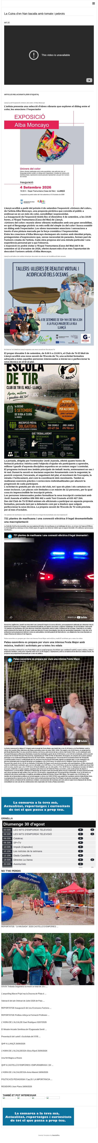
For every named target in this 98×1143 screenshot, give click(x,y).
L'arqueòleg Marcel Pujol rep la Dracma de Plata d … (23, 994)
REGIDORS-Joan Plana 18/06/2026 (16, 1087)
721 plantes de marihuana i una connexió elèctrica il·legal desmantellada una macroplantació (35, 515)
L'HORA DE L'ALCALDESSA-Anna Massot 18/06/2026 (24, 1072)
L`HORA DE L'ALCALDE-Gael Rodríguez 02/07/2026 (24, 1022)
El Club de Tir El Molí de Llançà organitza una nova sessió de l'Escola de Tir (29, 349)
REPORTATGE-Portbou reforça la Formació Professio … (25, 1015)
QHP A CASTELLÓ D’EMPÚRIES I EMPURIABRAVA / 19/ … (27, 1065)
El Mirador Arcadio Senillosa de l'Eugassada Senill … (24, 1029)
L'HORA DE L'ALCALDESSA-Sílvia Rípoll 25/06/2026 (24, 1051)
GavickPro (55, 1135)
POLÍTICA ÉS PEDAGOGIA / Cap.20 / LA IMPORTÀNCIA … (26, 1079)
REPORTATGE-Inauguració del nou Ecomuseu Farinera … (26, 1008)
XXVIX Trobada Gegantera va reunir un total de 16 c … (24, 987)
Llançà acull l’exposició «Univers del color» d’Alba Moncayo (24, 103)
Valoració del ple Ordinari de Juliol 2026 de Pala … (23, 1001)
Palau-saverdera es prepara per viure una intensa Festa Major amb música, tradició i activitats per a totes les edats (43, 638)
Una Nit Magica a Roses (11, 1058)
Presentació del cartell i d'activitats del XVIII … (21, 1037)
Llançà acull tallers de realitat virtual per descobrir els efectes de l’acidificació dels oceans (35, 256)
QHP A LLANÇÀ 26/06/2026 (13, 1044)
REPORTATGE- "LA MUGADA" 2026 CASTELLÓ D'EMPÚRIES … (29, 927)
